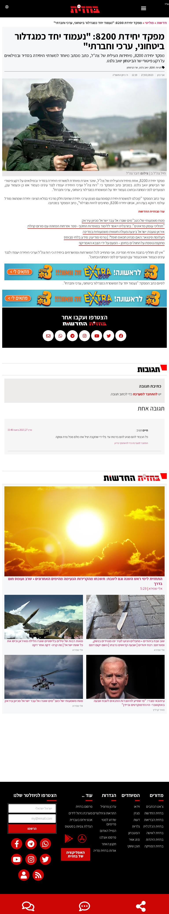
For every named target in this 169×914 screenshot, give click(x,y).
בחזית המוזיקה (153, 846)
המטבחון (134, 833)
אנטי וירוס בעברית (81, 819)
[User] (23, 875)
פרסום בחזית (84, 806)
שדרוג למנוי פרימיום (109, 821)
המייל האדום (108, 830)
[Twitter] (45, 859)
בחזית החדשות (153, 813)
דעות (137, 819)
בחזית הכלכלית (153, 826)
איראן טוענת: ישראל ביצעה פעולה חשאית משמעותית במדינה (124, 231)
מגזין (137, 813)
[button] (144, 8)
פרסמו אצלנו (108, 837)
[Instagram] (31, 859)
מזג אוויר (134, 839)
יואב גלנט (144, 67)
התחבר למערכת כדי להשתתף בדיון (131, 443)
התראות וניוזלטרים (104, 813)
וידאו (137, 806)
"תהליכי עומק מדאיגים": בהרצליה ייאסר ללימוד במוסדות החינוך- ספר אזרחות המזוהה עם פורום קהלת (96, 225)
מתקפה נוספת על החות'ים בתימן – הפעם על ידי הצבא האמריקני (122, 242)
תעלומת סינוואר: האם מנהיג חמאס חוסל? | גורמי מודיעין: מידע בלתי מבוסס (114, 237)
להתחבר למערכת (145, 394)
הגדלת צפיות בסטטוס (78, 826)
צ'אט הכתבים (154, 806)
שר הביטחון (132, 67)
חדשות (162, 22)
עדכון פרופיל (108, 806)
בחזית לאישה (154, 833)
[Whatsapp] (45, 843)
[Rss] (38, 875)
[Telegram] (31, 843)
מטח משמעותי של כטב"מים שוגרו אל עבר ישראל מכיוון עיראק (123, 220)
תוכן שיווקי (133, 846)
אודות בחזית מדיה (104, 850)
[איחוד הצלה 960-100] (84, 279)
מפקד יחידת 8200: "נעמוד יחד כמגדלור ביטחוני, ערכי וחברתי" (90, 41)
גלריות (136, 826)
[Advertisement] (84, 749)
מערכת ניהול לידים (80, 813)
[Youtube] (16, 859)
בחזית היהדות (154, 839)
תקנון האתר (109, 844)
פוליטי (149, 22)
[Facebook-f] (16, 843)
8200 (152, 67)
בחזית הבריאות (153, 819)
